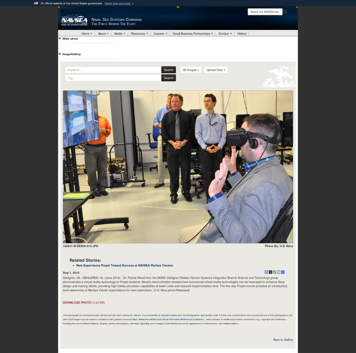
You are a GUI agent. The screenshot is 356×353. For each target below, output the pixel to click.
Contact (224, 33)
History (241, 33)
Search (168, 70)
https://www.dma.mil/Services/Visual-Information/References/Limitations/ (168, 319)
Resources (138, 33)
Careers (159, 33)
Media (118, 33)
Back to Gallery (283, 340)
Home (85, 33)
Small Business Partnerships (191, 33)
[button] (120, 3)
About (102, 33)
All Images (190, 70)
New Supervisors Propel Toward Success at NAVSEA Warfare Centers (124, 265)
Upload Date (215, 70)
